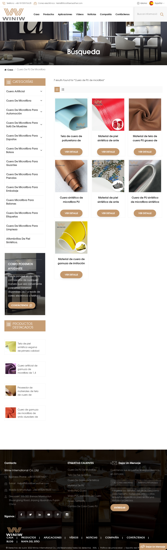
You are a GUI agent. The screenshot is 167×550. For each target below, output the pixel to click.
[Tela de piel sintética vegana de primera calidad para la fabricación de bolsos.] (10, 346)
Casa (36, 14)
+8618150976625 (23, 3)
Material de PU (76, 486)
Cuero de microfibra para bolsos (22, 150)
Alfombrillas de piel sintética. (18, 240)
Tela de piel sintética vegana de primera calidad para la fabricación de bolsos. (28, 348)
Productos (48, 14)
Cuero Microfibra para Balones (20, 201)
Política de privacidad (111, 548)
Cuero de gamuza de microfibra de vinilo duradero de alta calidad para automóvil (28, 414)
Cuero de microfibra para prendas (22, 176)
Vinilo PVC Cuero (77, 491)
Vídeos (80, 14)
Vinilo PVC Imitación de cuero (84, 496)
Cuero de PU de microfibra (82, 470)
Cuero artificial (15, 91)
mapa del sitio (30, 541)
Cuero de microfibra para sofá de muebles (22, 124)
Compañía (106, 14)
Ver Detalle (71, 151)
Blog (10, 541)
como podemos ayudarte (20, 266)
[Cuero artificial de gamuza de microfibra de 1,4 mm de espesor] (10, 368)
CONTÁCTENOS (19, 305)
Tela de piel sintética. (79, 475)
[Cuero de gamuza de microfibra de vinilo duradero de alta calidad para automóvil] (10, 412)
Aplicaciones (65, 14)
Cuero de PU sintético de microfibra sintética (145, 199)
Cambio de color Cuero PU (83, 506)
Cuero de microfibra (18, 100)
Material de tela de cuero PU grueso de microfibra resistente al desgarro (145, 138)
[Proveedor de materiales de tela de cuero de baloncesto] (10, 390)
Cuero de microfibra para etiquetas (22, 214)
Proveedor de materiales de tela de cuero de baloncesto (28, 392)
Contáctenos (122, 14)
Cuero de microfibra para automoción (22, 111)
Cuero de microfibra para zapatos (22, 137)
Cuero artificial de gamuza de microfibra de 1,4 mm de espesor (27, 370)
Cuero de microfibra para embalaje (22, 189)
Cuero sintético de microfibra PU (71, 199)
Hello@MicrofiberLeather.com (69, 3)
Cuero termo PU (76, 501)
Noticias (91, 14)
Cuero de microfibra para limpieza (22, 227)
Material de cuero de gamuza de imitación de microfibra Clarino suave (71, 261)
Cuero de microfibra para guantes (22, 163)
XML (95, 548)
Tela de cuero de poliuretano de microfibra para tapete (71, 138)
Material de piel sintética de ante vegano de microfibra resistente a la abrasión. (108, 138)
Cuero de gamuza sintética (83, 480)
